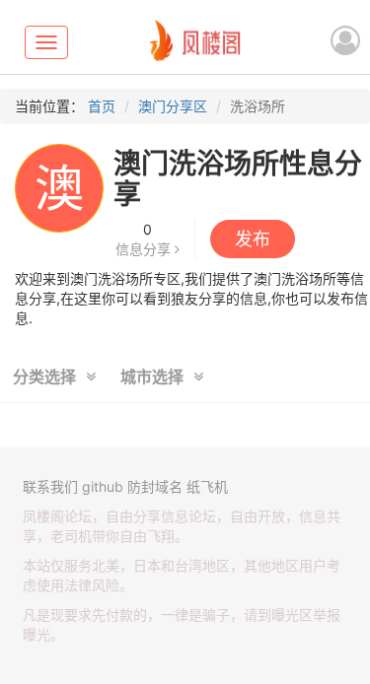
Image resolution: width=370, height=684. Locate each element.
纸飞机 (207, 486)
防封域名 (155, 486)
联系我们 (50, 486)
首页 (101, 106)
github (102, 486)
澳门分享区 (172, 106)
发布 (252, 239)
